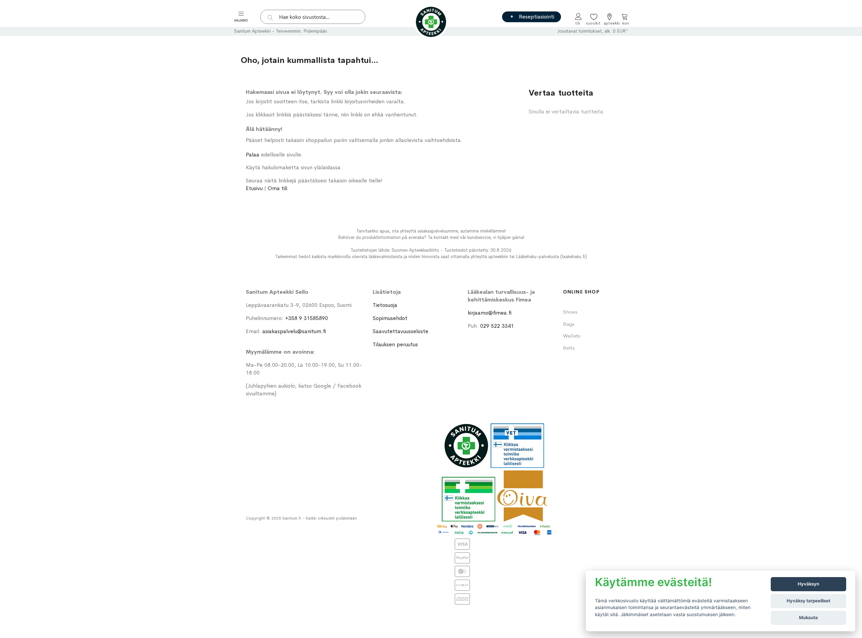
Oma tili (277, 188)
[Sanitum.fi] (431, 22)
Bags (569, 324)
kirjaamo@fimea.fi (489, 312)
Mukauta (808, 617)
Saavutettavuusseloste (400, 331)
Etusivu (254, 188)
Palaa (252, 154)
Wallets (572, 335)
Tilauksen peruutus (395, 344)
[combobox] (312, 17)
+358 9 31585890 (306, 318)
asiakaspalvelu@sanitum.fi (294, 331)
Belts (569, 348)
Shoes (570, 312)
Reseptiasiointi (536, 16)
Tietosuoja (385, 305)
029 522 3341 (497, 325)
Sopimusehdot (390, 318)
